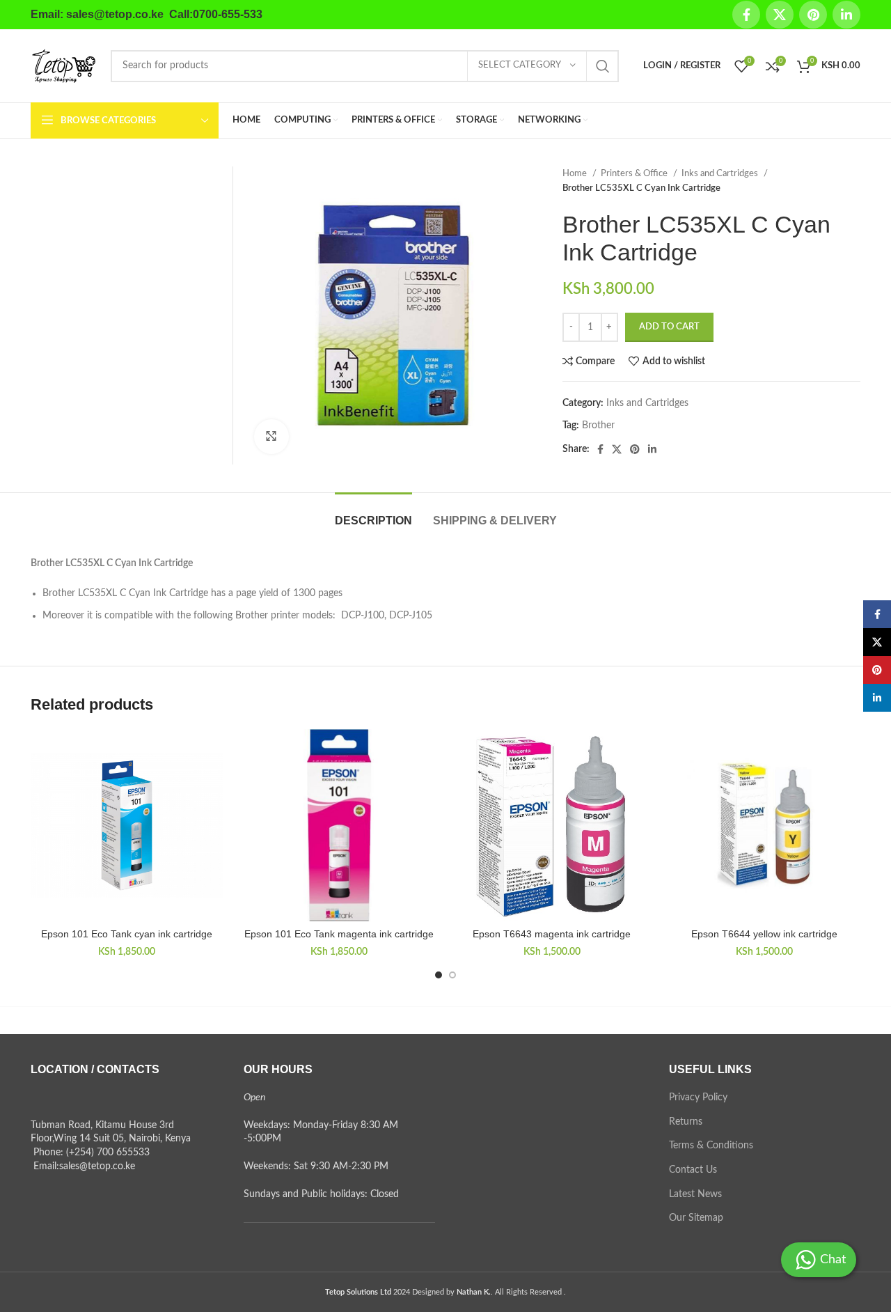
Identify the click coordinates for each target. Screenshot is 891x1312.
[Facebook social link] (746, 15)
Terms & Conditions (711, 1145)
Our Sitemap (696, 1218)
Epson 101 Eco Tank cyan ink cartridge (126, 933)
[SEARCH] (603, 66)
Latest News (695, 1194)
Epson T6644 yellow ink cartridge (764, 933)
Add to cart (669, 326)
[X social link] (780, 15)
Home (575, 173)
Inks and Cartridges (720, 173)
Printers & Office (635, 173)
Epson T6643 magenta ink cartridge (552, 933)
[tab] (373, 513)
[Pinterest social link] (813, 15)
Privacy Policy (698, 1097)
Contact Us (693, 1170)
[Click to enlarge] (271, 436)
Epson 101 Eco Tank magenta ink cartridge (339, 933)
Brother (598, 425)
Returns (685, 1122)
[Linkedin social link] (846, 15)
